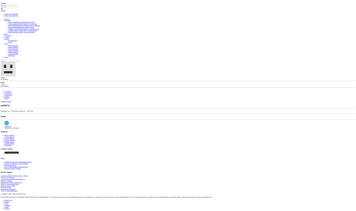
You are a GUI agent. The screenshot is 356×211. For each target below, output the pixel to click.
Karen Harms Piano (13, 184)
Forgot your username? (11, 16)
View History (5, 86)
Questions (7, 93)
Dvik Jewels (10, 177)
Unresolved (8, 95)
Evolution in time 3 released (12, 168)
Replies (7, 97)
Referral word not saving (8, 186)
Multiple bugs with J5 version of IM (11, 182)
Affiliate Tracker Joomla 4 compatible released (18, 162)
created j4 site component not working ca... (13, 179)
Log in (3, 11)
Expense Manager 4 (10, 165)
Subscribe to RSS (6, 101)
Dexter (9, 187)
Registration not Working (8, 189)
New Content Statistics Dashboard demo (16, 167)
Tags (6, 98)
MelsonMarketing (12, 191)
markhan (9, 181)
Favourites (8, 92)
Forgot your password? (11, 14)
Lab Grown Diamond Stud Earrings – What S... (15, 176)
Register (3, 3)
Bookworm (7, 126)
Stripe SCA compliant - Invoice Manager (16, 163)
